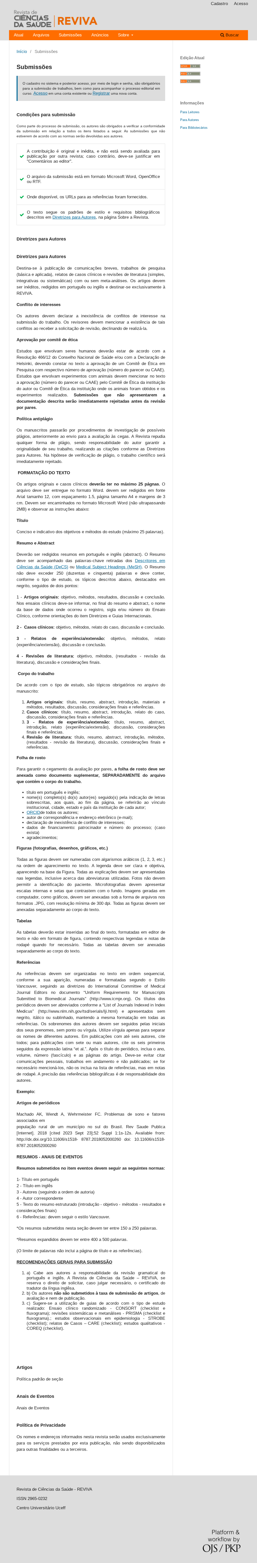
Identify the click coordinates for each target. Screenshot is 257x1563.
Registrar (101, 93)
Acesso (241, 3)
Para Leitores (190, 112)
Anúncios (100, 35)
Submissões (70, 35)
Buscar (231, 35)
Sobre (124, 35)
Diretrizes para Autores (74, 217)
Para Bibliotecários (194, 128)
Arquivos (41, 35)
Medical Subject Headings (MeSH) (109, 567)
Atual (18, 35)
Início (22, 51)
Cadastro (219, 3)
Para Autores (189, 120)
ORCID (33, 812)
